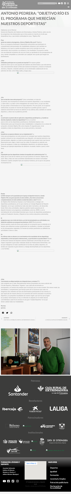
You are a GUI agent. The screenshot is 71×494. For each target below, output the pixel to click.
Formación (54, 475)
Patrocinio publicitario (59, 482)
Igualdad (53, 471)
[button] (68, 6)
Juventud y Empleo (58, 479)
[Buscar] (56, 3)
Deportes (54, 468)
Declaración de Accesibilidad (56, 487)
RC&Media (42, 486)
